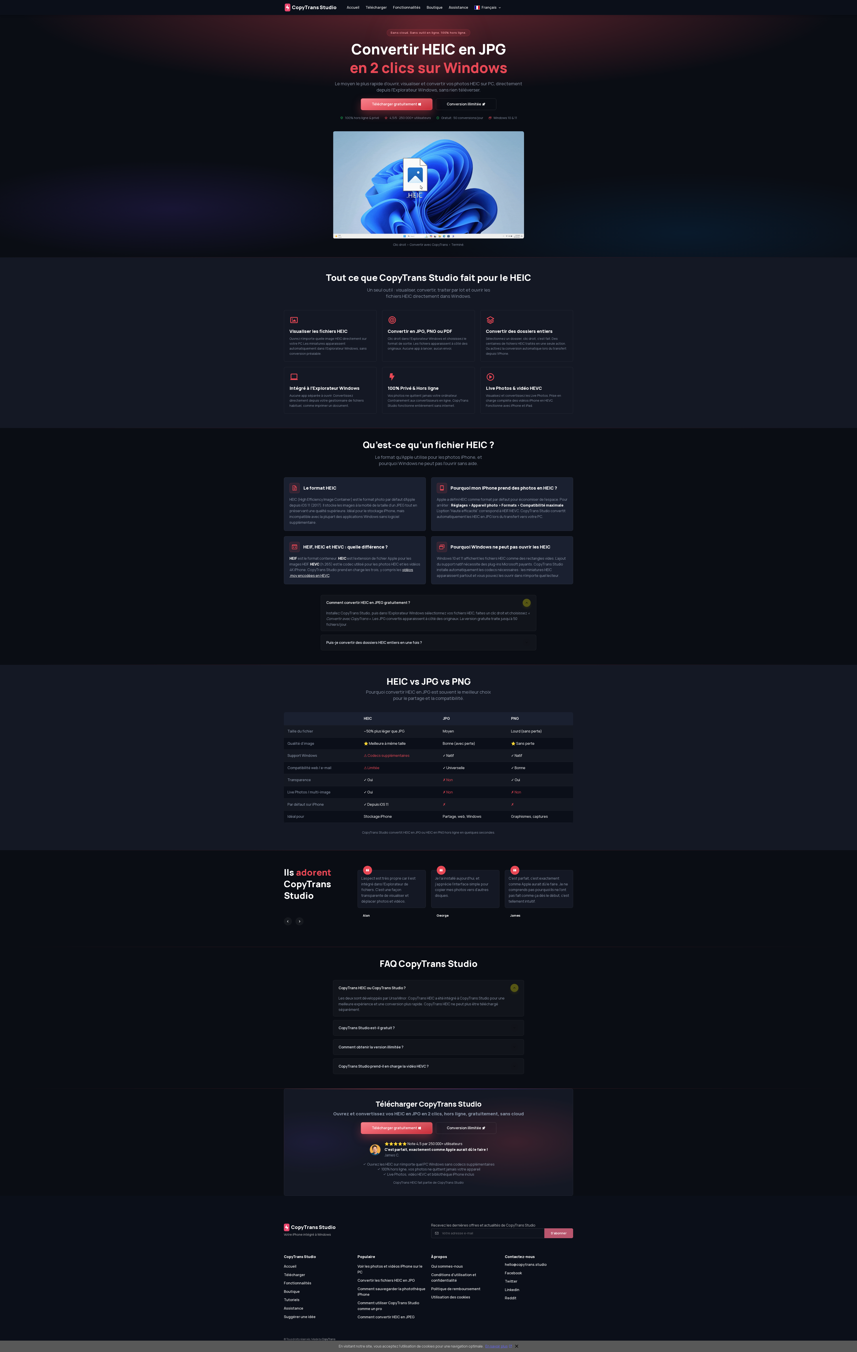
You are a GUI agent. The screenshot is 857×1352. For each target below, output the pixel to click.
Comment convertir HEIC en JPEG (386, 1316)
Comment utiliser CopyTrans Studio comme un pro (388, 1305)
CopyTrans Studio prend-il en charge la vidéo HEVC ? (384, 1066)
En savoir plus (496, 1346)
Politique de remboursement (456, 1288)
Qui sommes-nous (447, 1266)
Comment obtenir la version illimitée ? (371, 1047)
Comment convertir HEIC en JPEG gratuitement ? (368, 602)
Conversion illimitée (464, 104)
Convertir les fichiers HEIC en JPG (386, 1280)
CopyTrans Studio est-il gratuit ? (367, 1027)
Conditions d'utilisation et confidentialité (453, 1277)
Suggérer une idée (300, 1316)
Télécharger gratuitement (395, 104)
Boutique (435, 7)
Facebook (513, 1273)
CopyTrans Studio (314, 7)
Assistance (458, 7)
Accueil (353, 7)
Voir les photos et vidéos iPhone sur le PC (390, 1269)
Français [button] (489, 7)
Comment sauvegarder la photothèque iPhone (391, 1291)
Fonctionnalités (406, 7)
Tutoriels (292, 1299)
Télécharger (376, 7)
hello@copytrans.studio (526, 1264)
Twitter (511, 1281)
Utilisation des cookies (450, 1297)
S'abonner (559, 1233)
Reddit (510, 1298)
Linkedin (512, 1289)
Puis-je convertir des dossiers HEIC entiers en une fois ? (374, 642)
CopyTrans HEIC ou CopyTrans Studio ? (372, 987)
